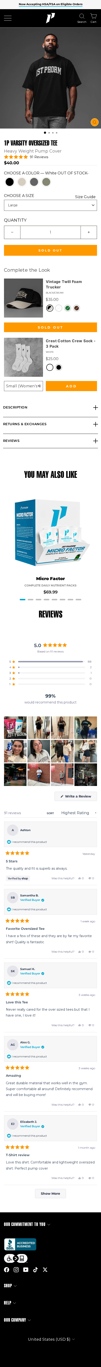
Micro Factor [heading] (50, 578)
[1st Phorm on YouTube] (25, 1269)
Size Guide (85, 196)
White (50, 367)
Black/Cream (50, 308)
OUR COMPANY (15, 1320)
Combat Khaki (46, 182)
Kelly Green (68, 308)
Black (9, 182)
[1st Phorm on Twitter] (45, 1269)
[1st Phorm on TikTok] (35, 1269)
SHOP (8, 1285)
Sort (51, 813)
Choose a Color (46, 173)
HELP (7, 1303)
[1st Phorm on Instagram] (16, 1269)
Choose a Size (50, 195)
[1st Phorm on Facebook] (6, 1269)
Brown (77, 308)
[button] (45, 133)
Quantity (15, 220)
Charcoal (34, 182)
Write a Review (80, 797)
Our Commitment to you (25, 1224)
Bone (22, 182)
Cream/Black (59, 308)
